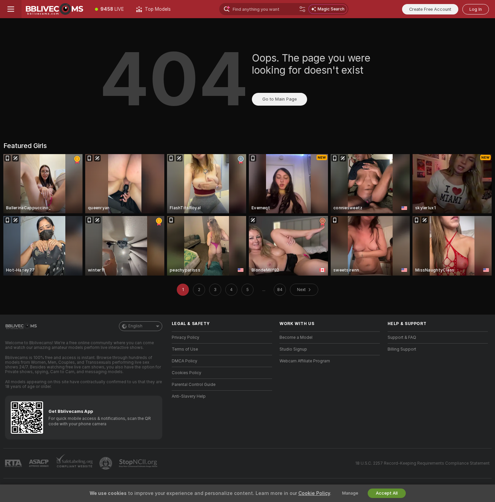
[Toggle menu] (11, 9)
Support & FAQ (402, 337)
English (135, 326)
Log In (475, 9)
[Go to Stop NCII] (139, 463)
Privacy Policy (185, 337)
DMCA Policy (184, 361)
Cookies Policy (186, 372)
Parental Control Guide (194, 384)
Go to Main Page (279, 99)
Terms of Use (185, 349)
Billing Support (402, 349)
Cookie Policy (314, 493)
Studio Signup (293, 349)
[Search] (302, 9)
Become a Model (295, 337)
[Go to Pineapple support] (106, 463)
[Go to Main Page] (55, 9)
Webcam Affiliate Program (304, 361)
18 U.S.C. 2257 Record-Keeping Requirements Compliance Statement (422, 463)
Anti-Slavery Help (189, 396)
